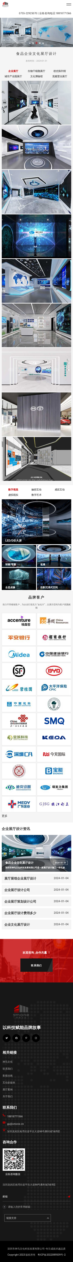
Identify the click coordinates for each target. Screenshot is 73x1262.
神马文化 (8, 1061)
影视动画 (8, 1075)
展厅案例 (8, 1089)
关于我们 (8, 1096)
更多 (4, 816)
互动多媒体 (9, 1082)
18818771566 (15, 1116)
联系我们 (8, 1068)
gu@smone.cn (15, 1123)
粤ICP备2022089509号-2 (52, 1254)
